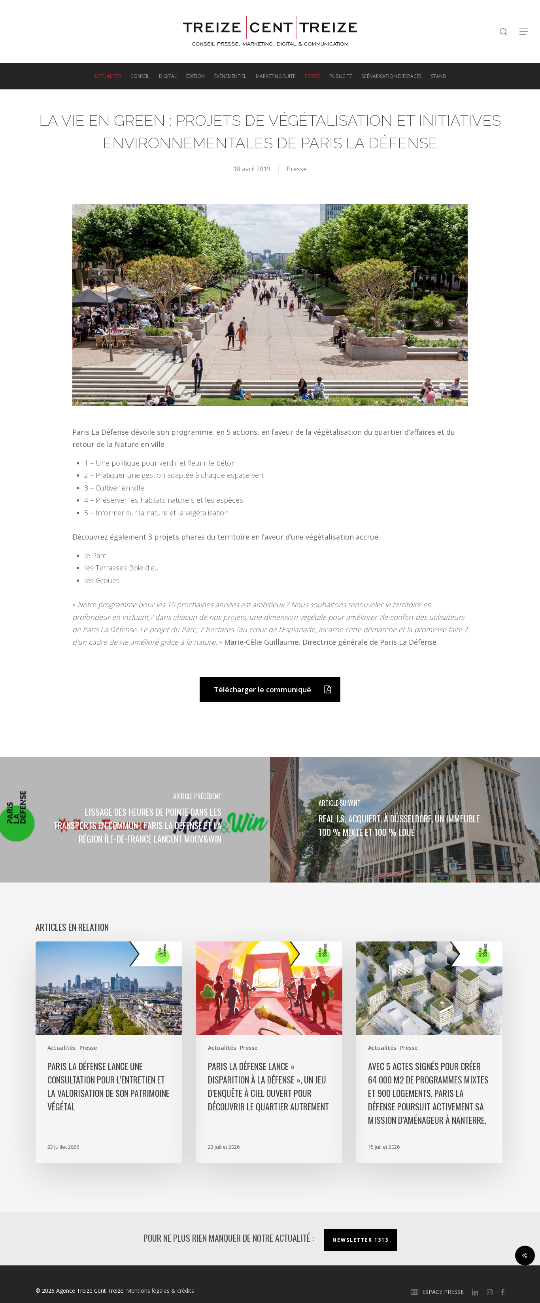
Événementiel (230, 76)
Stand (438, 76)
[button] (524, 32)
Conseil (139, 76)
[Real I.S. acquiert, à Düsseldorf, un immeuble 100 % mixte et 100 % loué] (405, 820)
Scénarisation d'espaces (391, 76)
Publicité (340, 76)
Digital (168, 76)
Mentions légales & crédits (160, 1290)
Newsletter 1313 (360, 1240)
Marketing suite (275, 76)
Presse (312, 76)
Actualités (107, 76)
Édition (195, 76)
